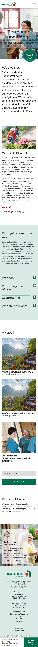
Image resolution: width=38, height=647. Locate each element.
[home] (9, 4)
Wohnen (6, 207)
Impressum (19, 628)
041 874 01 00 (22, 585)
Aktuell (19, 616)
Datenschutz (19, 631)
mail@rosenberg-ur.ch (19, 587)
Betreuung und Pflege (12, 212)
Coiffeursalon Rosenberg (19, 614)
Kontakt (19, 619)
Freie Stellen (19, 621)
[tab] (19, 278)
